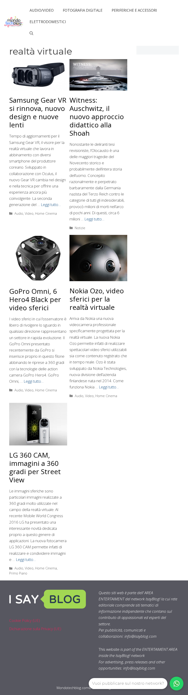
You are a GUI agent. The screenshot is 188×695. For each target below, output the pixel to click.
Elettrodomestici (48, 21)
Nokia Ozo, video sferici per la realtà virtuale (96, 299)
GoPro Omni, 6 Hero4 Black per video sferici (35, 299)
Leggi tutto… (51, 204)
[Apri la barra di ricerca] (31, 33)
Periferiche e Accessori (134, 10)
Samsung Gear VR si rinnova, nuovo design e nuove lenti (37, 112)
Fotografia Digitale (82, 10)
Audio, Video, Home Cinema (35, 213)
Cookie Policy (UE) (24, 620)
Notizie (80, 228)
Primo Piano (18, 573)
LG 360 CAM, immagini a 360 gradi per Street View (35, 467)
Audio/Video (42, 10)
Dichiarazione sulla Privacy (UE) (35, 628)
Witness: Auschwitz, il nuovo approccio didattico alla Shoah (96, 116)
